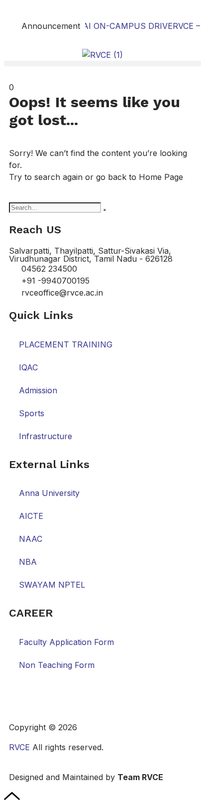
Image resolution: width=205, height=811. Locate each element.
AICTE (31, 516)
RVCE (19, 747)
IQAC (28, 367)
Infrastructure (45, 436)
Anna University (49, 493)
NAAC (30, 539)
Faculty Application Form (66, 642)
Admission (38, 390)
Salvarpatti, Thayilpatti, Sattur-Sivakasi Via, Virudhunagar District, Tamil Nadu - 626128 (91, 255)
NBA (28, 562)
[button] (102, 63)
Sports (31, 413)
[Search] (104, 210)
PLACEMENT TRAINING (65, 344)
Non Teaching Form (57, 665)
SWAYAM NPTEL (52, 585)
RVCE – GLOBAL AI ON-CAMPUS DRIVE (91, 26)
